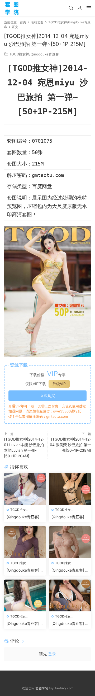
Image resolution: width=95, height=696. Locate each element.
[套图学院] (12, 8)
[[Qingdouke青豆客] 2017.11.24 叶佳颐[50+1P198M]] (70, 489)
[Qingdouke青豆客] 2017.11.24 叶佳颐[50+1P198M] (69, 517)
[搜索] (70, 7)
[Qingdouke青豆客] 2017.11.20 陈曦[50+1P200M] (69, 570)
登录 (52, 653)
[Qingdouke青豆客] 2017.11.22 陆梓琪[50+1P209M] (24, 570)
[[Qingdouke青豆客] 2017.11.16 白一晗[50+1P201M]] (70, 595)
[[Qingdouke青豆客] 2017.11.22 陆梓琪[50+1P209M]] (25, 542)
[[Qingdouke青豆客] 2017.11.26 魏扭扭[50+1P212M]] (25, 489)
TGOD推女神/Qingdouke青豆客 (34, 54)
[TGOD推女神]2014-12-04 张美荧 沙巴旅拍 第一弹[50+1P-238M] (70, 445)
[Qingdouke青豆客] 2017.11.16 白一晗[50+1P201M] (69, 623)
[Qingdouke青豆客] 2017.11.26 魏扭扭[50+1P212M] (25, 517)
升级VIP (59, 383)
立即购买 (47, 395)
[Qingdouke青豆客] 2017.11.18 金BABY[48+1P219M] (24, 623)
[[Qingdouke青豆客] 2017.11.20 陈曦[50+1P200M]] (70, 542)
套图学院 (41, 688)
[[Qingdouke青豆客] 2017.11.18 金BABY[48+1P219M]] (25, 595)
